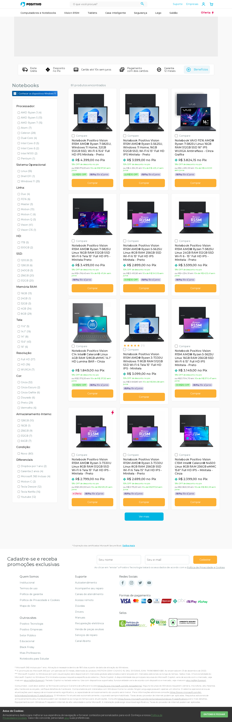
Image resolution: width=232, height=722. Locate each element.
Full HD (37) (28, 359)
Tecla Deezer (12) (31, 486)
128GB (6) (26, 265)
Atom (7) (26, 127)
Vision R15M (71, 12)
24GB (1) (26, 298)
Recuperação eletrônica (89, 623)
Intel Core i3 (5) (30, 143)
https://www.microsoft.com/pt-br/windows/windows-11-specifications (153, 699)
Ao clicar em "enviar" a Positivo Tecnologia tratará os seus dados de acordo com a (159, 567)
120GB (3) (26, 260)
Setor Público (28, 635)
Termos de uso (29, 588)
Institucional (27, 582)
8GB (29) (26, 313)
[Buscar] (142, 4)
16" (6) (24, 346)
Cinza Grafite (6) (30, 392)
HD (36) (25, 364)
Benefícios (201, 69)
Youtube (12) (28, 496)
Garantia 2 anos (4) (32, 471)
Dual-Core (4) (29, 138)
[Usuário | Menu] (203, 4)
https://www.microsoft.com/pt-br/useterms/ (119, 685)
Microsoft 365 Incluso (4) (35, 476)
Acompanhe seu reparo (89, 588)
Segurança (140, 12)
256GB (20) (27, 275)
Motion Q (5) (28, 219)
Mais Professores (30, 652)
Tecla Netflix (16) (30, 491)
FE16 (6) (25, 199)
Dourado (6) (28, 397)
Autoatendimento (86, 582)
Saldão (173, 12)
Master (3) (27, 204)
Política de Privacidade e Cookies (206, 567)
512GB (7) (26, 435)
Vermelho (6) (28, 407)
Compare (81, 135)
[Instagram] (131, 583)
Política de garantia (31, 594)
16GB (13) (26, 293)
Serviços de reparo (86, 635)
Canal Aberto (83, 641)
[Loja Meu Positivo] (31, 4)
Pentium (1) (28, 158)
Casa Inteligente (115, 12)
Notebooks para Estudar (34, 658)
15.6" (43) (26, 341)
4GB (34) (26, 308)
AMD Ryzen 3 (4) (31, 112)
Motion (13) (27, 209)
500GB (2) (27, 247)
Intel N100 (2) (29, 153)
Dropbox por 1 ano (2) (34, 466)
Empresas (192, 4)
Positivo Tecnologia (31, 623)
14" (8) (24, 336)
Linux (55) (26, 171)
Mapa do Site (28, 605)
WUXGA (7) (27, 369)
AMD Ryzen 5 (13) (31, 117)
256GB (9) (26, 430)
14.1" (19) (26, 331)
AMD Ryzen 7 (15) (31, 122)
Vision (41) (27, 224)
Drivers (79, 611)
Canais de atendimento (89, 594)
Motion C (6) (28, 214)
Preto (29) (27, 402)
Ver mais (144, 516)
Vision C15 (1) (28, 229)
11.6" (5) (25, 326)
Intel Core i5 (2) (30, 148)
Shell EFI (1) (28, 176)
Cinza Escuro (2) (30, 387)
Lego (158, 12)
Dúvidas (80, 605)
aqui (66, 718)
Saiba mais (128, 545)
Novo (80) (27, 453)
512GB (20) (27, 280)
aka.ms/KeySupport (34, 680)
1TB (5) (25, 242)
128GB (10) (27, 420)
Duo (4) (25, 194)
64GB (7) (26, 440)
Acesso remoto (84, 600)
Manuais (80, 617)
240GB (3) (27, 270)
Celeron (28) (28, 132)
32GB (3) (26, 303)
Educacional (27, 641)
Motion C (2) (28, 481)
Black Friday (27, 647)
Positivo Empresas (31, 629)
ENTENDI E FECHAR (214, 714)
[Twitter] (140, 583)
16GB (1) (25, 425)
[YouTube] (149, 583)
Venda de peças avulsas (89, 629)
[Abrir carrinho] (211, 4)
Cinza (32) (27, 382)
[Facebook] (122, 583)
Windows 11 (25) (30, 181)
